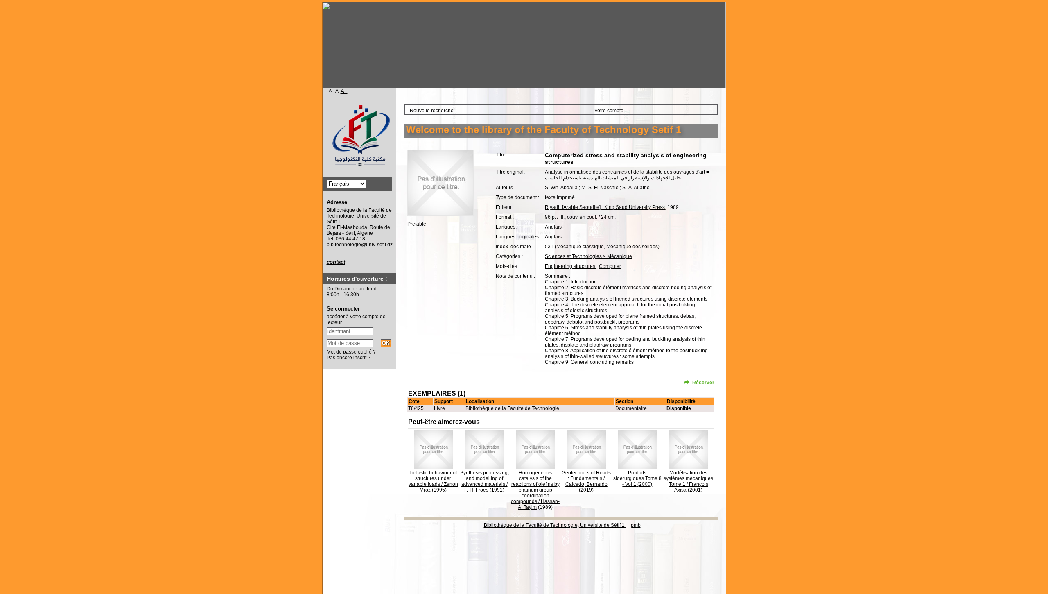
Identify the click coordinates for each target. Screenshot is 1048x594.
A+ (344, 91)
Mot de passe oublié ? (351, 352)
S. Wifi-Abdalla (561, 187)
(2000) (637, 478)
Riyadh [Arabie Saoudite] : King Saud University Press (605, 207)
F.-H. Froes (476, 490)
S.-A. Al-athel (636, 187)
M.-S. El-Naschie (600, 187)
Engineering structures (570, 266)
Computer (610, 266)
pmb (636, 525)
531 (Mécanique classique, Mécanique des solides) (602, 246)
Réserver (703, 382)
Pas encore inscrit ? (348, 357)
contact (336, 262)
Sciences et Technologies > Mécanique (588, 256)
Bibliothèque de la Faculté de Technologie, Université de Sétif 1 (555, 525)
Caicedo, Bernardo (586, 484)
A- (331, 90)
